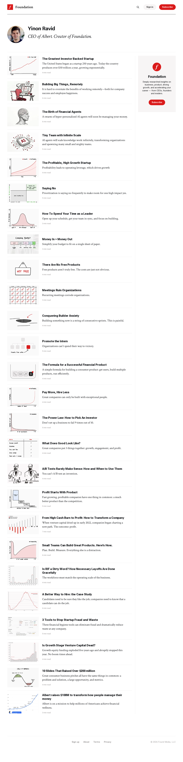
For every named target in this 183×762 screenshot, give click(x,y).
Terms (96, 742)
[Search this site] (138, 7)
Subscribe (167, 7)
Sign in (149, 7)
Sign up (75, 742)
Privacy (107, 742)
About (86, 742)
